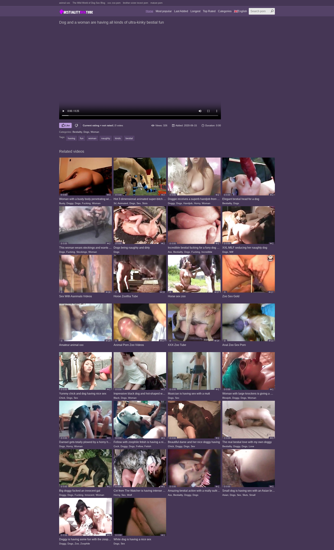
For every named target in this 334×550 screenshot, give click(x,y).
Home (149, 11)
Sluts (145, 203)
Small (252, 495)
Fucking (86, 203)
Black (117, 397)
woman (92, 138)
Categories (225, 11)
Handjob (188, 203)
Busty (62, 203)
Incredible (206, 252)
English (242, 11)
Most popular (164, 11)
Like (67, 125)
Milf (231, 252)
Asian (225, 495)
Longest (195, 11)
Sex (139, 203)
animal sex (64, 3)
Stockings (81, 252)
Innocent (89, 495)
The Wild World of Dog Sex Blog (89, 3)
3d (115, 203)
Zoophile (85, 543)
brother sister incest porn (135, 3)
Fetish (147, 446)
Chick (62, 397)
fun (82, 138)
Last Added (181, 11)
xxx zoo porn (114, 3)
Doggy (69, 203)
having (71, 138)
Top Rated (209, 11)
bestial (129, 138)
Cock (116, 446)
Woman (95, 131)
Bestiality (77, 131)
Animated (123, 203)
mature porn (156, 3)
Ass (170, 252)
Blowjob (226, 397)
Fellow (139, 446)
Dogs (86, 131)
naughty (105, 138)
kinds (118, 138)
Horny (197, 203)
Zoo (77, 543)
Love (251, 446)
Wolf (129, 495)
